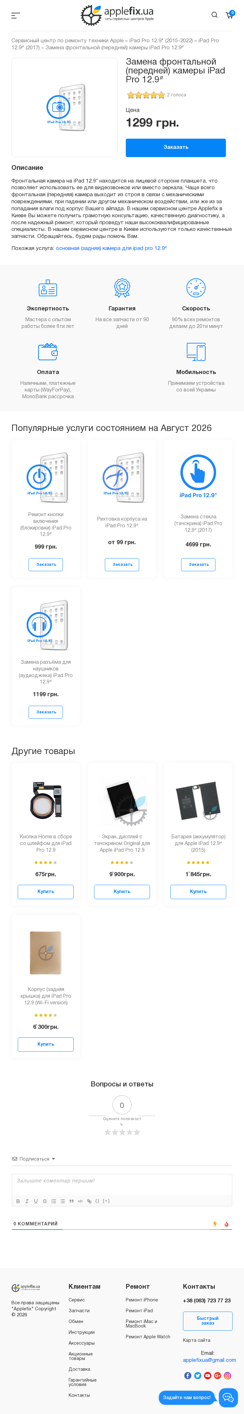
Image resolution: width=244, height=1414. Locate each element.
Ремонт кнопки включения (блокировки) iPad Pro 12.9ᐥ (45, 525)
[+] (106, 1200)
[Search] (215, 15)
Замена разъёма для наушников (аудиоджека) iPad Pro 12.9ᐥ (46, 672)
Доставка (79, 1370)
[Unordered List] (62, 1201)
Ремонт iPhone (142, 1300)
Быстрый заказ (208, 1321)
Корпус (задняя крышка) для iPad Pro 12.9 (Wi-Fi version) (46, 996)
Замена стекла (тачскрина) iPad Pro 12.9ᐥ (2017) (198, 524)
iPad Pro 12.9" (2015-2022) (161, 40)
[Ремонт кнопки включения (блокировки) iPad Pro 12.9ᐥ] (45, 477)
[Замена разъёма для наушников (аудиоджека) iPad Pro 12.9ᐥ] (45, 625)
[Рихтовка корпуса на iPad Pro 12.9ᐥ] (122, 477)
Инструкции (82, 1333)
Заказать (176, 147)
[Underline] (35, 1201)
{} (97, 1200)
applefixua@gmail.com (208, 1360)
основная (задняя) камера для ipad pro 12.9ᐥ (111, 248)
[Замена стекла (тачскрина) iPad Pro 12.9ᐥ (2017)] (198, 477)
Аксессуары (82, 1343)
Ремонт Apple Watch (148, 1337)
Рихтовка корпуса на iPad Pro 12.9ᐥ (122, 522)
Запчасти (79, 1311)
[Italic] (27, 1201)
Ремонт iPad (139, 1311)
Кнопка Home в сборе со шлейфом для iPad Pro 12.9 (46, 844)
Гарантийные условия (83, 1382)
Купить (45, 892)
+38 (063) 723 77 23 (206, 1301)
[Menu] (15, 15)
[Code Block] (80, 1201)
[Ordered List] (53, 1201)
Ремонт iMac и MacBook (141, 1324)
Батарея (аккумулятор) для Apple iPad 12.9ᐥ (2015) (198, 844)
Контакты (79, 1396)
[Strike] (44, 1201)
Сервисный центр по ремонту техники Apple (67, 40)
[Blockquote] (71, 1201)
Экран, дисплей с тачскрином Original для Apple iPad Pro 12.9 (122, 844)
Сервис (77, 1300)
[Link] (89, 1201)
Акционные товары (81, 1356)
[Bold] (18, 1201)
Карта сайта (196, 1341)
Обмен (76, 1322)
